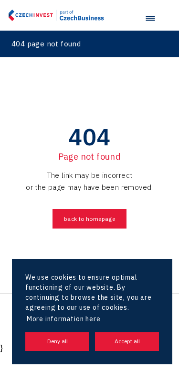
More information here (64, 319)
